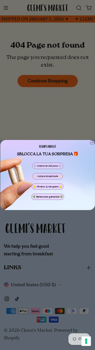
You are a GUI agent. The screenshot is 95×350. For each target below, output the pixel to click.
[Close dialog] (92, 143)
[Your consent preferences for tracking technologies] (86, 341)
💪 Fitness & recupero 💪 (47, 186)
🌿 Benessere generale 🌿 (47, 196)
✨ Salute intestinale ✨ (47, 176)
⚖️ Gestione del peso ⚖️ (47, 165)
